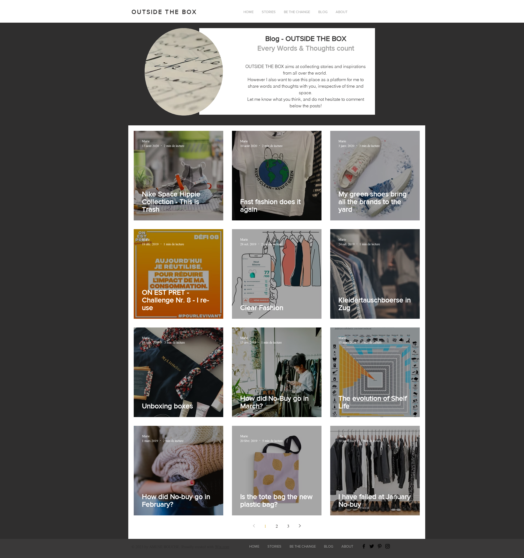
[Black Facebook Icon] (364, 546)
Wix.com (222, 546)
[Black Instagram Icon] (388, 546)
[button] (342, 12)
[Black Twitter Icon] (372, 546)
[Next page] (300, 526)
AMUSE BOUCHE (164, 546)
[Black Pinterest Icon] (380, 546)
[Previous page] (254, 526)
